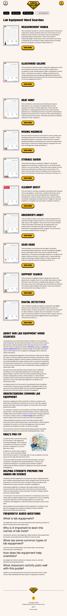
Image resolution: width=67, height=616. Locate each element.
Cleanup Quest (30, 187)
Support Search (31, 274)
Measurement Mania (34, 27)
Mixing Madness (31, 131)
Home (6, 13)
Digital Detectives (33, 302)
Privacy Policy (33, 609)
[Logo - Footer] (33, 591)
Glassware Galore (33, 63)
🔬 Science (16, 13)
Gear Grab (28, 244)
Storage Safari (31, 159)
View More (28, 48)
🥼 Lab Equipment (42, 13)
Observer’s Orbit (32, 215)
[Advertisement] (33, 56)
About (33, 607)
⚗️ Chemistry (28, 13)
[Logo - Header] (33, 5)
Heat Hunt (27, 100)
